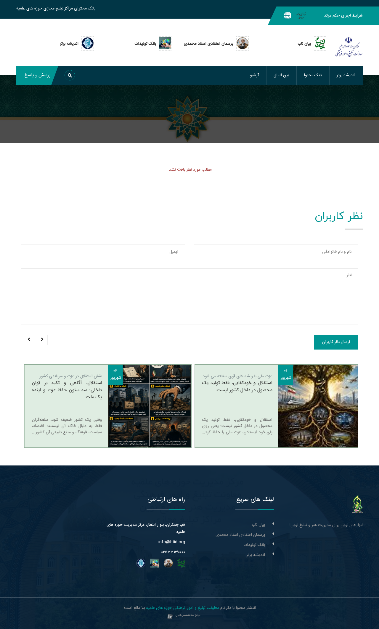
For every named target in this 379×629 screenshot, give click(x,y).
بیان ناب (258, 524)
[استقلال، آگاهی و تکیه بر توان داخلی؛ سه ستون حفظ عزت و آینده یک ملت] (146, 406)
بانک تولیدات (254, 545)
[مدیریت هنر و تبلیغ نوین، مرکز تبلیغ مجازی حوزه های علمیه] (357, 504)
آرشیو (254, 75)
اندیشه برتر (346, 75)
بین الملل (281, 75)
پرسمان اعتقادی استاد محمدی (240, 535)
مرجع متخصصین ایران (188, 615)
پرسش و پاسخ (38, 75)
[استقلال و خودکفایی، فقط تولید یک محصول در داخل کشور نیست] (316, 406)
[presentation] (42, 340)
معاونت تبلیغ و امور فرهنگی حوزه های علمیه (182, 608)
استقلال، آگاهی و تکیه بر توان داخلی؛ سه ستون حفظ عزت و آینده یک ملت (63, 390)
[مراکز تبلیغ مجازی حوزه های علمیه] (301, 15)
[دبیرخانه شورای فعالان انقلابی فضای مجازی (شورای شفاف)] (287, 15)
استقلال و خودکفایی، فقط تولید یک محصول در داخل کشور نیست (234, 387)
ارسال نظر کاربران (336, 342)
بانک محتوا (313, 75)
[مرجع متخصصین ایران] (170, 616)
